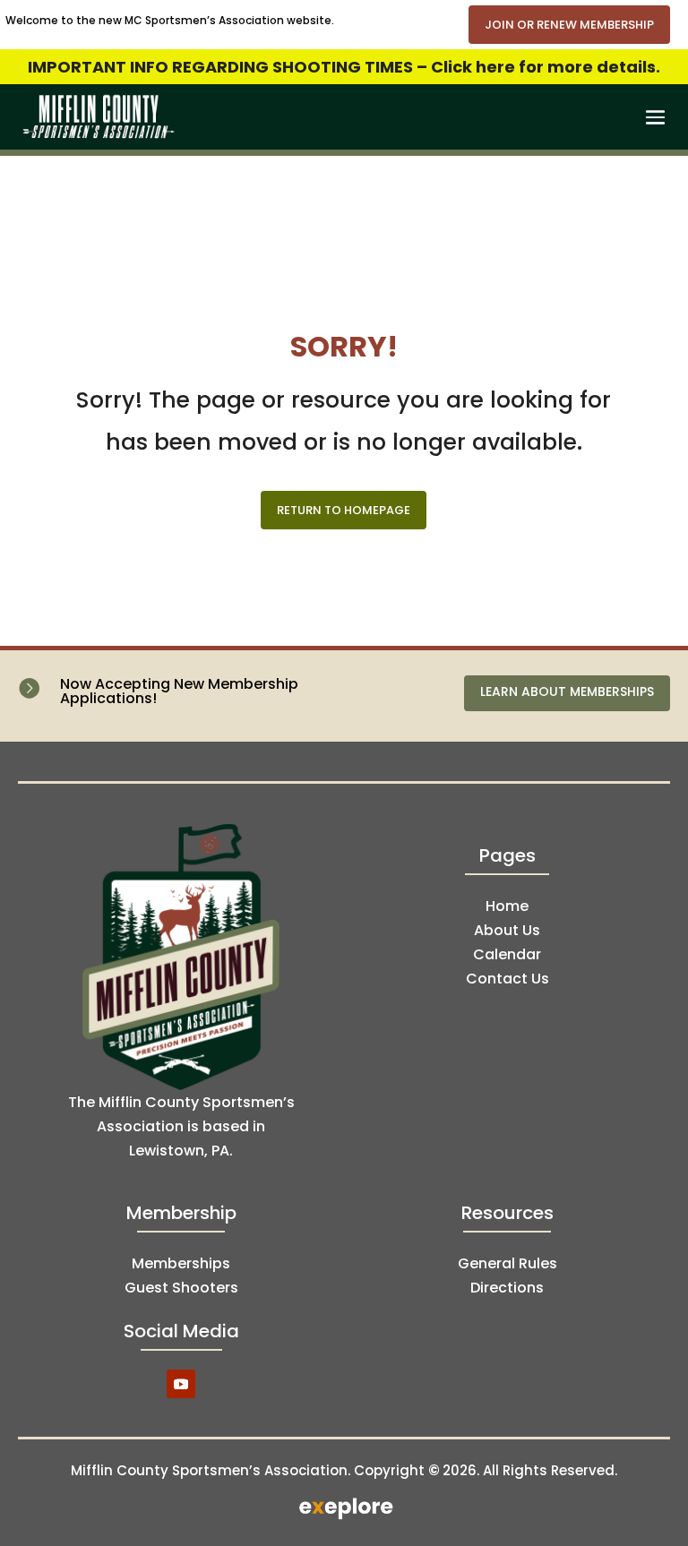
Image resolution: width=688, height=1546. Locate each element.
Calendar (507, 954)
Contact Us (507, 978)
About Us (507, 930)
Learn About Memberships (567, 691)
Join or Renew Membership (569, 24)
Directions (507, 1287)
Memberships (181, 1263)
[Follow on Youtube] (181, 1384)
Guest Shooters (181, 1287)
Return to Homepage (343, 510)
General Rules (507, 1263)
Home (507, 906)
